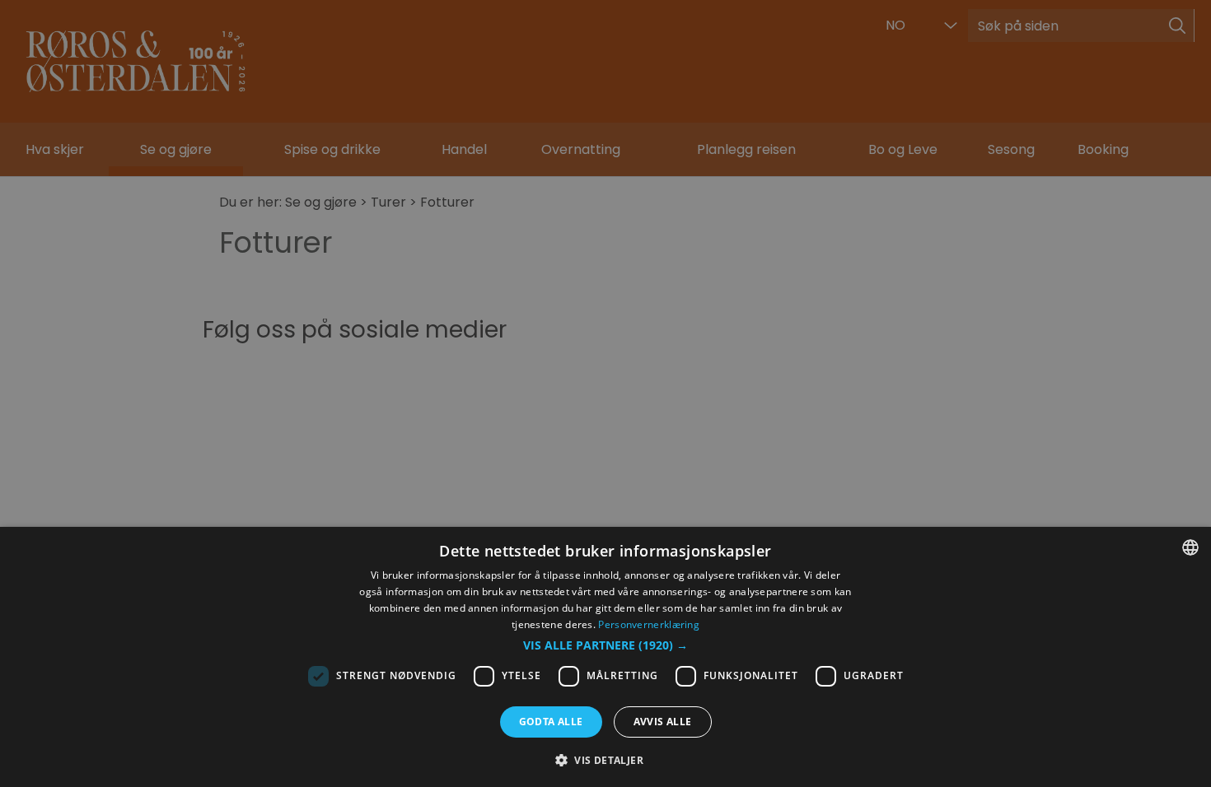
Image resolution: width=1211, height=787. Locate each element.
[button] (605, 645)
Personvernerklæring (648, 624)
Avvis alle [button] (663, 722)
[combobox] (1190, 547)
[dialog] (605, 657)
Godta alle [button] (551, 722)
